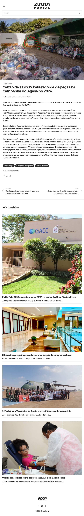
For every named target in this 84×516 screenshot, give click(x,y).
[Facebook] (38, 506)
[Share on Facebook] (3, 176)
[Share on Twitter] (7, 176)
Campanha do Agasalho (25, 166)
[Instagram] (42, 506)
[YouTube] (45, 506)
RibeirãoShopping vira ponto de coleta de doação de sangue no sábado (36, 355)
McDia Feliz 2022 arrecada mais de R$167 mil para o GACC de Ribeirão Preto (39, 297)
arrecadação (9, 166)
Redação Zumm (10, 97)
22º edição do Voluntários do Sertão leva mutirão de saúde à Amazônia (36, 411)
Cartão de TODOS (42, 166)
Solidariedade (14, 171)
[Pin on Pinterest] (10, 176)
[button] (79, 13)
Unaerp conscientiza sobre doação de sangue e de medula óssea (33, 478)
